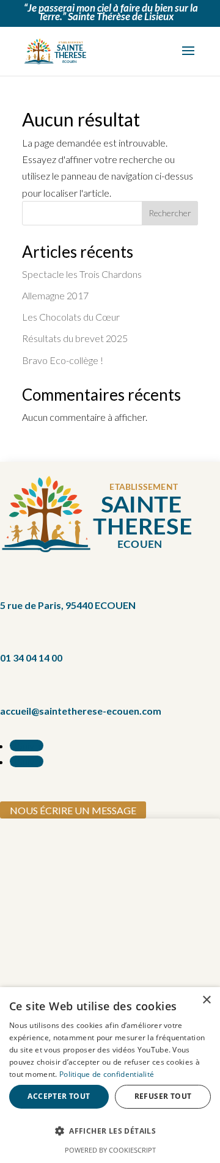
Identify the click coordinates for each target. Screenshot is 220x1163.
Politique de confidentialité (106, 1074)
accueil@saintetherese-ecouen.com (80, 710)
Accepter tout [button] (59, 1096)
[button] (110, 1130)
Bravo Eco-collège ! (62, 360)
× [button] (206, 1000)
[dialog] (110, 1075)
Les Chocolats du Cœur (71, 317)
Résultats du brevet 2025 (75, 338)
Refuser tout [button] (163, 1096)
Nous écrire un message (73, 810)
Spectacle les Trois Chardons (82, 274)
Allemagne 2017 (55, 295)
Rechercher (169, 213)
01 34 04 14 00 (31, 657)
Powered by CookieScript (110, 1149)
